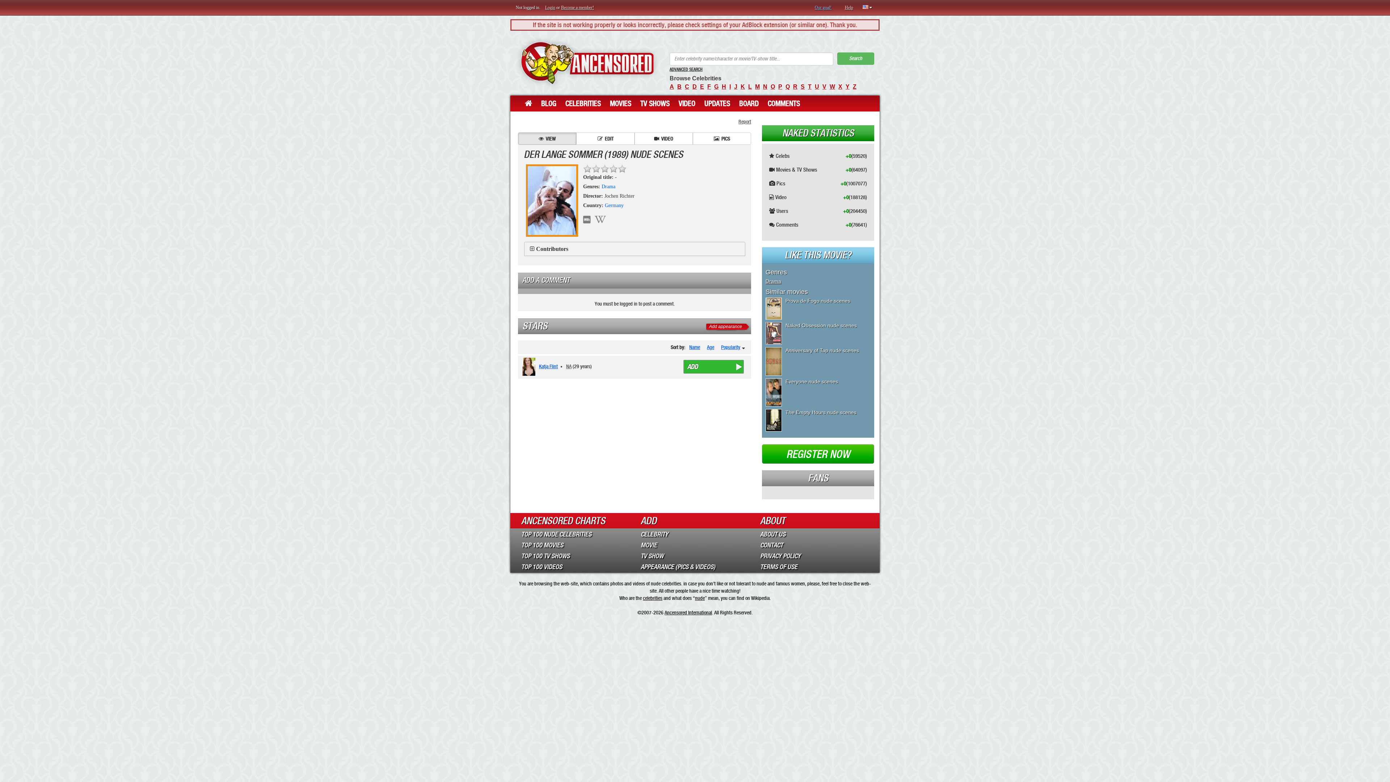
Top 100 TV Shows (545, 556)
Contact (771, 545)
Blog (548, 103)
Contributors (552, 249)
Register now (818, 454)
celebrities (652, 598)
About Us (772, 534)
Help (849, 7)
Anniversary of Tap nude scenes (822, 350)
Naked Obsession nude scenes (821, 325)
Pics (725, 139)
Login (550, 7)
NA (569, 366)
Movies (620, 103)
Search (855, 58)
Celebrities (583, 103)
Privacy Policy (780, 556)
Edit (609, 139)
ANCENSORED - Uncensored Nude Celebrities (587, 63)
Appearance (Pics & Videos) (678, 567)
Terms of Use (778, 567)
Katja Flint (548, 366)
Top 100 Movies (542, 545)
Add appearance (725, 326)
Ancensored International (688, 612)
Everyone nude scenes (811, 381)
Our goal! (823, 7)
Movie (649, 545)
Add (692, 367)
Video (687, 103)
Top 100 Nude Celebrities (556, 534)
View (551, 139)
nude (700, 598)
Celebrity (654, 534)
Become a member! (577, 7)
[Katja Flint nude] (530, 367)
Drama (608, 186)
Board (749, 103)
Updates (717, 103)
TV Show (652, 556)
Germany (614, 205)
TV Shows (655, 103)
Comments (784, 103)
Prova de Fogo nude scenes (817, 301)
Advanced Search (686, 69)
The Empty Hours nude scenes (820, 412)
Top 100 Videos (541, 567)
